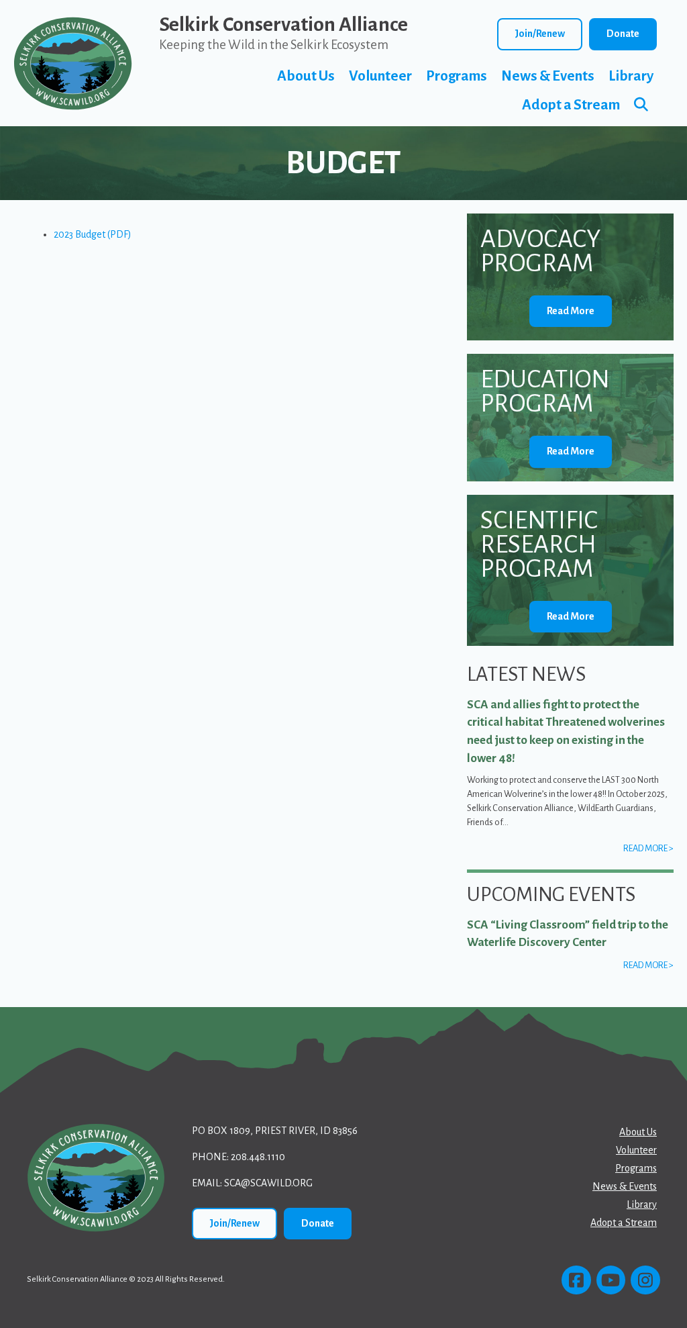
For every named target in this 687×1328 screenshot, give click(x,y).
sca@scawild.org (268, 1183)
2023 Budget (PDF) (92, 234)
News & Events (547, 76)
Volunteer (380, 76)
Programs (456, 76)
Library (631, 76)
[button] (643, 105)
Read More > (648, 848)
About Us (306, 76)
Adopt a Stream (571, 105)
